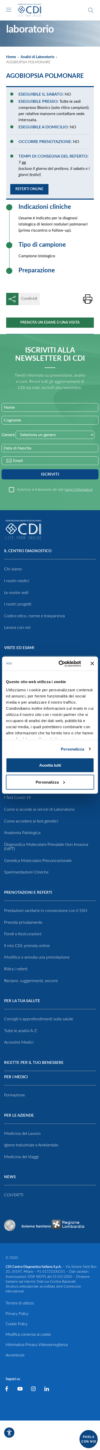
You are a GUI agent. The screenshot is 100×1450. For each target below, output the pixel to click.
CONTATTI (13, 1195)
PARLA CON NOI (88, 1439)
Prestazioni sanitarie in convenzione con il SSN (45, 911)
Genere (8, 435)
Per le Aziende (19, 1115)
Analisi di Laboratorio (37, 57)
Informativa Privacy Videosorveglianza (37, 1345)
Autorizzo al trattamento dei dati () (55, 489)
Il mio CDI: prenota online (27, 946)
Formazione (14, 1095)
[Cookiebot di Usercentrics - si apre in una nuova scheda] (60, 663)
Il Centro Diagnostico (28, 551)
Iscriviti (50, 474)
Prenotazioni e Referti (28, 892)
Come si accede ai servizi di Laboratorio (39, 809)
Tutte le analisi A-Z (20, 1031)
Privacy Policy (17, 1314)
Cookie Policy (17, 1324)
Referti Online (29, 189)
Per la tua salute (22, 1001)
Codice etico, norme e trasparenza (34, 616)
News (10, 1177)
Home (11, 57)
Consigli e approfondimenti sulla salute (38, 1019)
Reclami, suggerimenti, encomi (31, 981)
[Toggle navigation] (9, 10)
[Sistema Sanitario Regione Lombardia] (53, 1225)
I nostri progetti (17, 604)
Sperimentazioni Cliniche (26, 872)
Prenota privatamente (23, 922)
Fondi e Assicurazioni (23, 934)
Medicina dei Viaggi (21, 1157)
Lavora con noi (17, 627)
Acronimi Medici (19, 1042)
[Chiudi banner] (92, 663)
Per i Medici (16, 1077)
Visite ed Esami (19, 648)
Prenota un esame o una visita (50, 322)
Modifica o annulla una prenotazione (36, 957)
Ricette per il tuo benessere (34, 1063)
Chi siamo (13, 569)
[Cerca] (91, 10)
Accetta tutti (50, 765)
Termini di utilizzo (20, 1303)
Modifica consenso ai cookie (28, 1334)
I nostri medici (16, 581)
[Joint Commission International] (9, 1225)
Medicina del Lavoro (22, 1134)
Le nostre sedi (16, 593)
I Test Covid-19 (17, 798)
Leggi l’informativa (78, 489)
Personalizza (72, 749)
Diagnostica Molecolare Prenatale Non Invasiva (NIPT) (46, 846)
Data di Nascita (17, 448)
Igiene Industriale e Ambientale (31, 1145)
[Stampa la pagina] (88, 299)
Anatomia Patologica (22, 833)
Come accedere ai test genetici (31, 821)
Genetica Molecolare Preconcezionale (38, 861)
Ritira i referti (15, 969)
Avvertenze (15, 1355)
